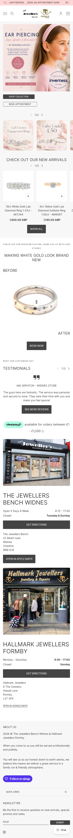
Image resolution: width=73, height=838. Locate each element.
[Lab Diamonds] (18, 135)
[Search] (12, 13)
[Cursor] (36, 301)
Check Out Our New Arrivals (36, 159)
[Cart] (68, 13)
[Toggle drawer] (5, 13)
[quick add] (28, 196)
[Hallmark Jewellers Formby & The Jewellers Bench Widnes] (36, 13)
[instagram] (4, 832)
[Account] (61, 13)
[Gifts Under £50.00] (51, 135)
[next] (42, 115)
